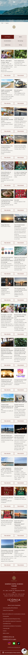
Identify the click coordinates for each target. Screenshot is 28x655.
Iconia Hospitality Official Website (10, 607)
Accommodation (7, 40)
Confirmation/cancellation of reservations (12, 626)
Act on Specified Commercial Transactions (12, 621)
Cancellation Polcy (7, 623)
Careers (4, 630)
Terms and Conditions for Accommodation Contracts (13, 614)
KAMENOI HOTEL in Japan (9, 639)
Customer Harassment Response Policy (11, 618)
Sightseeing (7, 44)
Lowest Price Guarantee (8, 610)
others (20, 36)
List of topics (7, 36)
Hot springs (20, 40)
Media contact (6, 633)
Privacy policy (6, 616)
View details (7, 75)
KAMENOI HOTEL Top (8, 636)
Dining (20, 44)
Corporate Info (6, 628)
